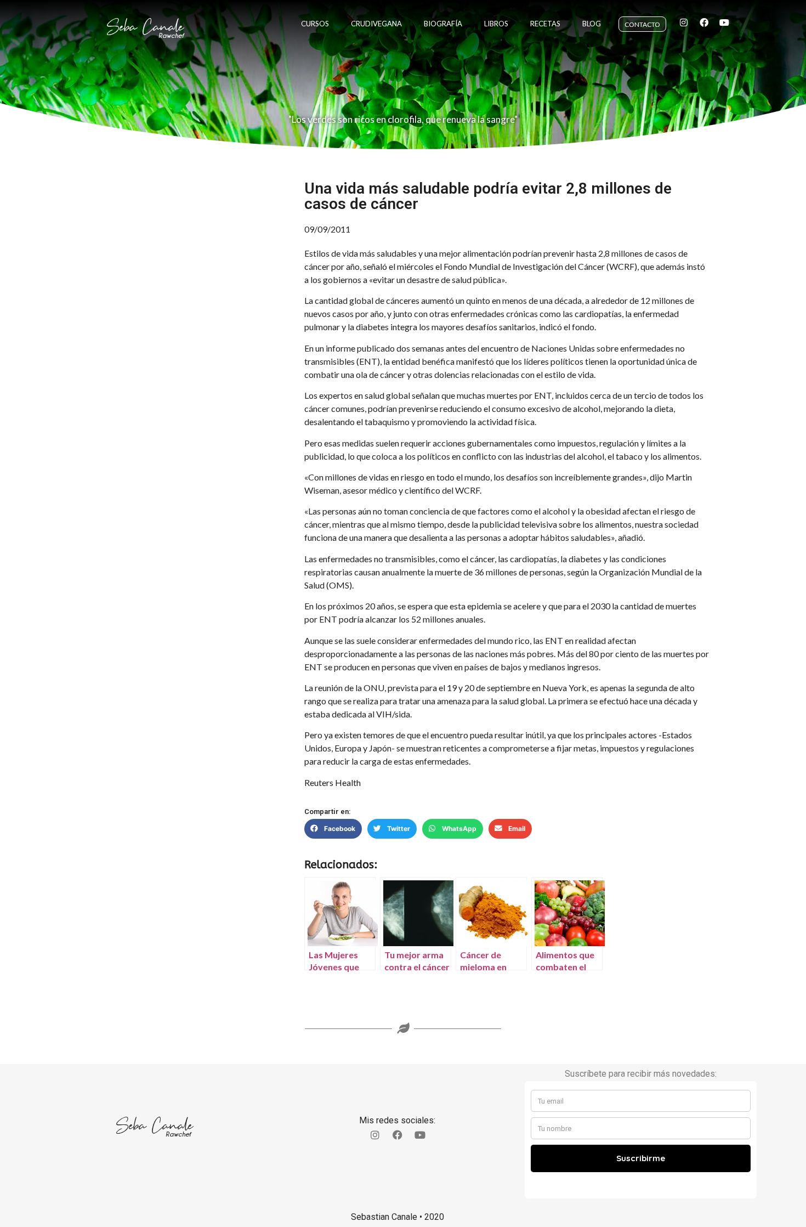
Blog (591, 23)
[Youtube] (724, 22)
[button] (333, 829)
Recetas (545, 23)
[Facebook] (704, 22)
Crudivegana (376, 23)
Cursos (315, 23)
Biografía (443, 23)
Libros (496, 23)
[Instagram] (684, 22)
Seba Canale (145, 27)
